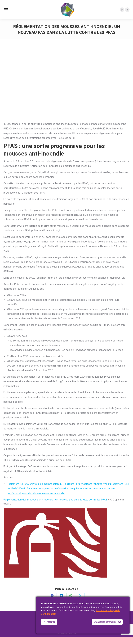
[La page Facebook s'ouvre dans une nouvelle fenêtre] (127, 9)
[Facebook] (52, 595)
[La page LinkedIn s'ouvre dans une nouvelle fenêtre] (122, 9)
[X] (80, 595)
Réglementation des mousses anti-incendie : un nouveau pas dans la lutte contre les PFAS (55, 499)
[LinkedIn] (61, 595)
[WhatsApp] (70, 595)
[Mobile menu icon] (5, 9)
